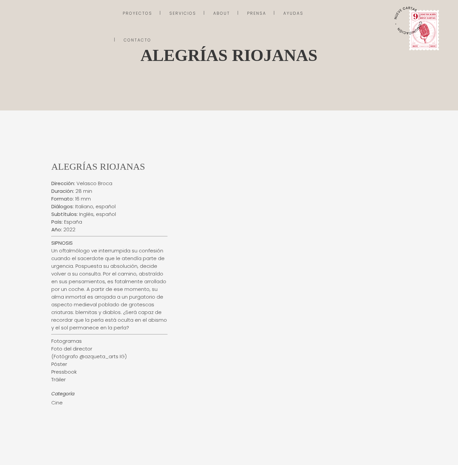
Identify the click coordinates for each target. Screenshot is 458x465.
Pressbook (64, 371)
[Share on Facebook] (54, 418)
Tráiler (58, 379)
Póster (59, 364)
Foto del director (71, 348)
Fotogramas (66, 340)
